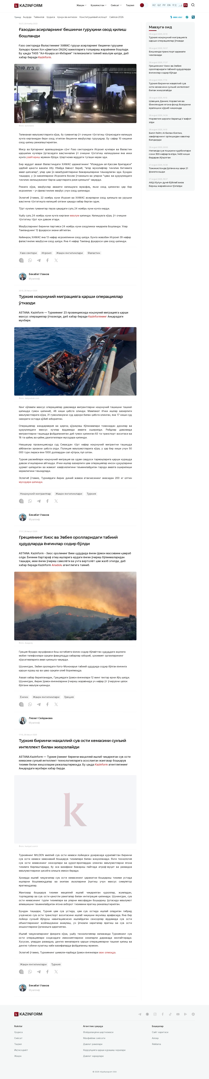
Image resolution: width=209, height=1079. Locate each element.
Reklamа (156, 1044)
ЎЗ (185, 5)
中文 (174, 5)
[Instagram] (21, 260)
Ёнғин (24, 697)
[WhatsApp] (30, 260)
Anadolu (57, 565)
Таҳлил (130, 5)
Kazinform (44, 57)
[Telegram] (38, 260)
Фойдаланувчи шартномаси (98, 1032)
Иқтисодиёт (21, 1050)
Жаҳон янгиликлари (69, 253)
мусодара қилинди (30, 481)
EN (168, 5)
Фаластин (94, 253)
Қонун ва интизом (67, 17)
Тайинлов (39, 17)
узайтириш (33, 157)
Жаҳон (17, 1056)
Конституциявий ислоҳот (93, 17)
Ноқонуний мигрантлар (35, 493)
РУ (164, 5)
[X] (56, 260)
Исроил (47, 253)
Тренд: (17, 17)
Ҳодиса (51, 17)
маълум (74, 215)
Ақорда (27, 17)
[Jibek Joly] (177, 17)
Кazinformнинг (97, 316)
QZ (159, 5)
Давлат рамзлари (92, 1044)
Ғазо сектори (28, 253)
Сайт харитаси (160, 1032)
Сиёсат (18, 1038)
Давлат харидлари (93, 1056)
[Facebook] (47, 260)
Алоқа (155, 1038)
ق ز (180, 5)
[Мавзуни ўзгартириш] (144, 5)
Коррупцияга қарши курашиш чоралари (104, 1050)
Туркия (91, 493)
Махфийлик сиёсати (94, 1038)
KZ (154, 5)
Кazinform (101, 764)
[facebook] (162, 1014)
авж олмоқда (107, 952)
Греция (69, 697)
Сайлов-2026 (116, 17)
